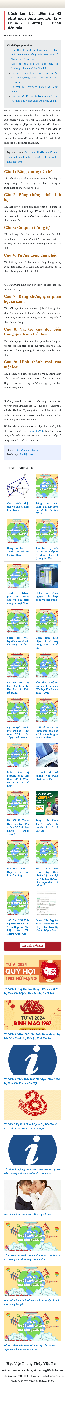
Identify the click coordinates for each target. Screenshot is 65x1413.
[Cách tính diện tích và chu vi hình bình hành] (18, 486)
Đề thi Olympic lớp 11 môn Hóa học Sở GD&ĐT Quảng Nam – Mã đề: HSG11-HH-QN (34, 77)
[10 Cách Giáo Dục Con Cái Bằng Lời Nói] (32, 1194)
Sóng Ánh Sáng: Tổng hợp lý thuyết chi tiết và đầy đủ (47, 825)
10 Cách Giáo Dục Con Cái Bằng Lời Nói (28, 1214)
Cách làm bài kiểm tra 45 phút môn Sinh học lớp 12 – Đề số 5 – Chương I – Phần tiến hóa (32, 157)
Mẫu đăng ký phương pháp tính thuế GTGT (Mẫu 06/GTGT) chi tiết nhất (18, 779)
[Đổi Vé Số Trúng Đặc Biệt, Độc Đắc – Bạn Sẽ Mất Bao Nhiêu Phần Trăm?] (18, 803)
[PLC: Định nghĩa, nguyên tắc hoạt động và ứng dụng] (47, 576)
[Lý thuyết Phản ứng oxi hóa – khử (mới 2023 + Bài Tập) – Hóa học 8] (18, 711)
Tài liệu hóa (26, 454)
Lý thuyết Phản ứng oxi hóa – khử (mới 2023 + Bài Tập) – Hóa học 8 (18, 732)
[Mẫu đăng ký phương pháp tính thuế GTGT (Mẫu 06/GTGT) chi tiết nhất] (18, 755)
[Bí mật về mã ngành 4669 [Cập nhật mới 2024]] (47, 755)
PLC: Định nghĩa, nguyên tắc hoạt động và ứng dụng (47, 596)
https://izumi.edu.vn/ (27, 449)
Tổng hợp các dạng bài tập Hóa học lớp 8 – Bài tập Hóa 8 (47, 508)
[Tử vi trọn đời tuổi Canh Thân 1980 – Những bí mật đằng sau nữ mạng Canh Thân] (32, 1235)
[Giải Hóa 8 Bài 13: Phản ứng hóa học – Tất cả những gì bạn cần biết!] (47, 711)
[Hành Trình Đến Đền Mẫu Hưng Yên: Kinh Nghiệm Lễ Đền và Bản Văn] (32, 1325)
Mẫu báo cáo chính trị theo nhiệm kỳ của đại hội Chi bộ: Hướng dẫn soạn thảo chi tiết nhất (47, 877)
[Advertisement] (32, 1398)
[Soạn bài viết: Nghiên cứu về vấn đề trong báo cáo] (18, 621)
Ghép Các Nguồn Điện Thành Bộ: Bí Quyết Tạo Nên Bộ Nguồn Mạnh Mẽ (47, 925)
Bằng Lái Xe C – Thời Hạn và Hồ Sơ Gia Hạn (18, 551)
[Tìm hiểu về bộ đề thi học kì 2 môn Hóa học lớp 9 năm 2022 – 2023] (47, 666)
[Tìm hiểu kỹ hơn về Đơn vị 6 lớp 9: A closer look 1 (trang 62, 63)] (47, 531)
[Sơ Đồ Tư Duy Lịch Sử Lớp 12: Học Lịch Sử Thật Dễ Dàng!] (18, 666)
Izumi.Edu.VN (35, 430)
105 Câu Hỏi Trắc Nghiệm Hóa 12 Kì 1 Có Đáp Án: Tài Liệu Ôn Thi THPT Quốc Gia (18, 927)
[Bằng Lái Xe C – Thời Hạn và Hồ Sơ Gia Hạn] (18, 531)
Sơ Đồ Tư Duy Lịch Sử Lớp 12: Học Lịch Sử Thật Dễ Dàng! (18, 687)
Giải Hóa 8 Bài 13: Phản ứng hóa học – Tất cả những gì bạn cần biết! (47, 732)
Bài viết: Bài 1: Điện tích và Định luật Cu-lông (18, 872)
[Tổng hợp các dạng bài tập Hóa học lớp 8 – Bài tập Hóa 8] (47, 486)
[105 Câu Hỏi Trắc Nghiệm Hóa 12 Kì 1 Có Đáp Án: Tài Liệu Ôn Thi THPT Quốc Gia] (18, 903)
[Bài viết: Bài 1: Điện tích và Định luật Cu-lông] (18, 852)
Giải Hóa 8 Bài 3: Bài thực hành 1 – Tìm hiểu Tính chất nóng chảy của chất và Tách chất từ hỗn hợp (34, 54)
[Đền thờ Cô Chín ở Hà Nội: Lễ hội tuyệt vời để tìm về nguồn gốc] (32, 1280)
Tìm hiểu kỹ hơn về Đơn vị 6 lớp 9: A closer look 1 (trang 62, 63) (47, 553)
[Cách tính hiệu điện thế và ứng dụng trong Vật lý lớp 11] (47, 621)
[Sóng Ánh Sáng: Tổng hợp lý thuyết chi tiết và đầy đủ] (47, 803)
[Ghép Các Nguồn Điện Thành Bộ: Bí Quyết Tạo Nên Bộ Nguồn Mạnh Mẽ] (47, 903)
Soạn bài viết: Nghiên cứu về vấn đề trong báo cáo (18, 641)
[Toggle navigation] (3, 4)
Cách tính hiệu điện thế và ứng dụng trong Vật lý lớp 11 (47, 642)
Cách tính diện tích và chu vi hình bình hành (18, 507)
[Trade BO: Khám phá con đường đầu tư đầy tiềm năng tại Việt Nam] (18, 576)
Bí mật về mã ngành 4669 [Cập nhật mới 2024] (47, 775)
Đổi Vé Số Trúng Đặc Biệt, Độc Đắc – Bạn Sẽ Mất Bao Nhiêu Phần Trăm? (18, 827)
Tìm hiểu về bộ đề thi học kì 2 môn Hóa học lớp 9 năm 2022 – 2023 (47, 687)
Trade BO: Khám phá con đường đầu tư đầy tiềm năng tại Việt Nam (18, 598)
